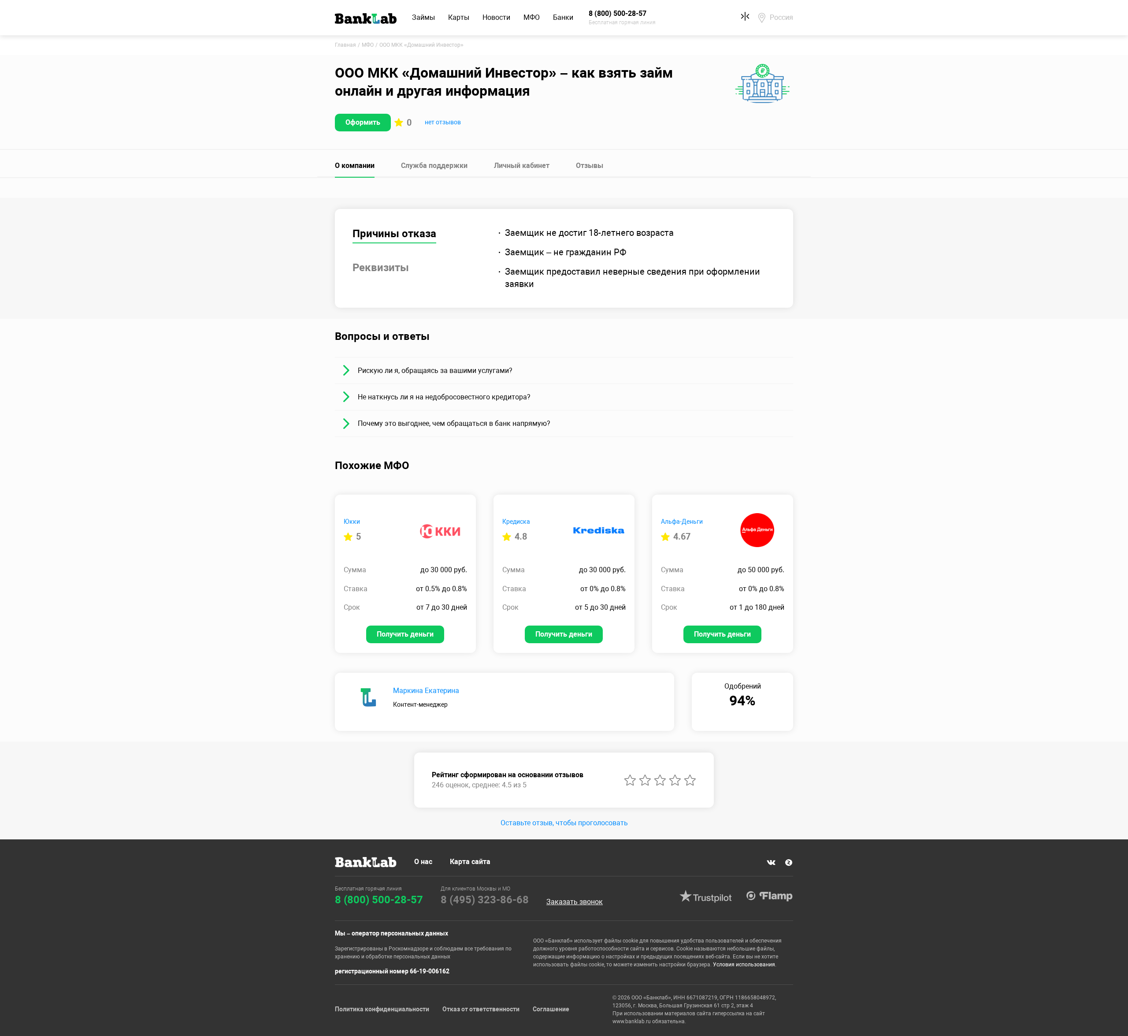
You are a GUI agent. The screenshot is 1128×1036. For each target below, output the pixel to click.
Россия (781, 17)
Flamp (769, 896)
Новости (496, 17)
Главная (345, 45)
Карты (458, 17)
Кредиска (516, 521)
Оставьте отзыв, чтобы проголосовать (564, 823)
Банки (563, 17)
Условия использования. (744, 964)
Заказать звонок (574, 902)
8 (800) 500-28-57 (379, 900)
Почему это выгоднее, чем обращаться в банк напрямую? (454, 423)
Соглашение (551, 1009)
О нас (423, 861)
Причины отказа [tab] (394, 233)
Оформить (362, 122)
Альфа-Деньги (682, 521)
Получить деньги (405, 634)
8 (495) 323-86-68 (485, 900)
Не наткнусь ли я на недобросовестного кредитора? (444, 397)
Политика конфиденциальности (382, 1009)
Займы (423, 17)
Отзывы (589, 165)
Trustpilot (705, 896)
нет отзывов (443, 122)
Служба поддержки (434, 165)
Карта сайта (470, 861)
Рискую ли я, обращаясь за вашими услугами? (435, 370)
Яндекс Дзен (788, 862)
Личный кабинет (521, 165)
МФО (531, 17)
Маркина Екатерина (426, 690)
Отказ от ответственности (480, 1009)
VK (771, 862)
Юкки (352, 521)
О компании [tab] (355, 165)
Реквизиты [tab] (380, 267)
